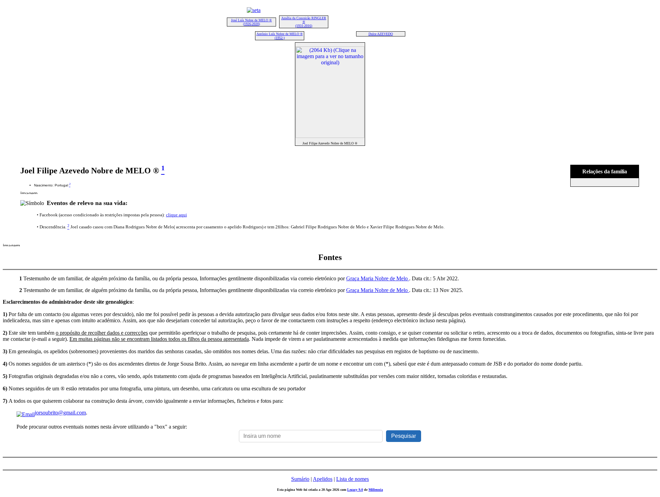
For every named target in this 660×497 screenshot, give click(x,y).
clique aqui (176, 214)
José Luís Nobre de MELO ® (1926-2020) (251, 22)
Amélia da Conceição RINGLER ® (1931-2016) (303, 22)
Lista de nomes (352, 479)
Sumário (300, 479)
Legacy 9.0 (355, 489)
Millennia (375, 489)
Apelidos (322, 479)
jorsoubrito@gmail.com (60, 412)
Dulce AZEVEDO (380, 34)
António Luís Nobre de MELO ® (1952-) (279, 36)
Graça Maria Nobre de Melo (377, 278)
